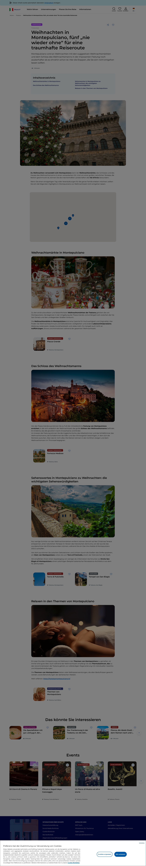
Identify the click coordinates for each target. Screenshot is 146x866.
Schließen (142, 843)
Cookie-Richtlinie (74, 862)
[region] (73, 853)
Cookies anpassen (104, 854)
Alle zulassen (120, 854)
